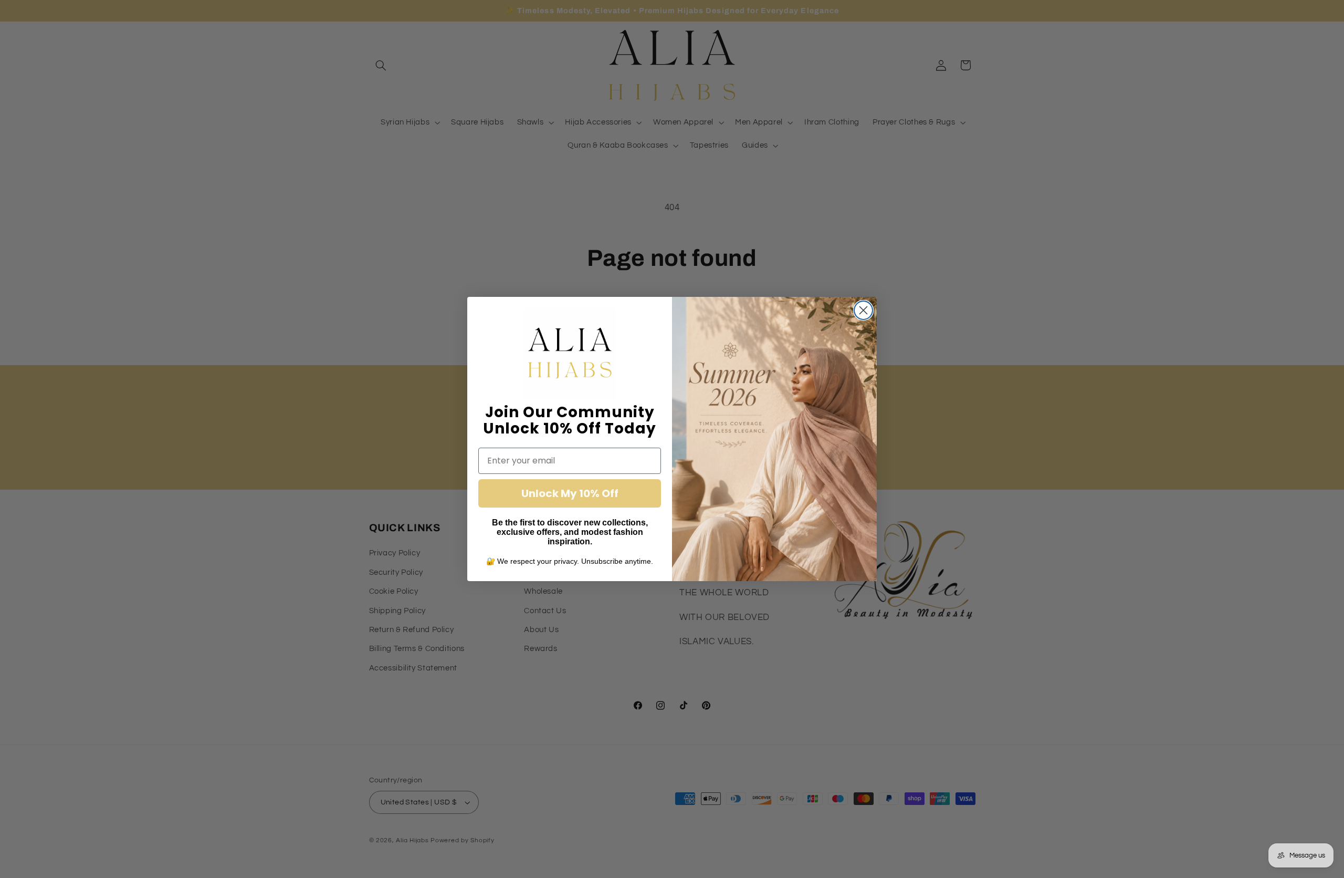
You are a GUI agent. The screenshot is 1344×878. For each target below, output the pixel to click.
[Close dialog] (863, 310)
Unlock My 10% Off (569, 493)
